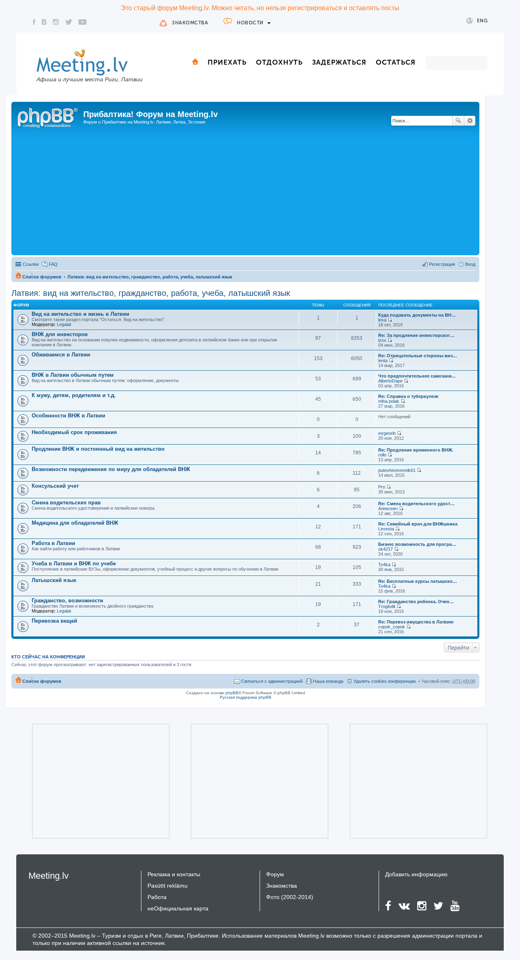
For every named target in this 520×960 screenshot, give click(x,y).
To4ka (384, 564)
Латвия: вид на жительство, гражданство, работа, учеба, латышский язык (149, 276)
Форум (275, 874)
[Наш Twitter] (68, 22)
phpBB (231, 693)
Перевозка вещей (54, 621)
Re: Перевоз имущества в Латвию (415, 621)
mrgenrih (387, 433)
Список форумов (41, 276)
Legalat (64, 324)
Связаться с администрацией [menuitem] (272, 681)
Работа (157, 897)
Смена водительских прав (66, 503)
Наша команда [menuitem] (328, 681)
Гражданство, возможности (67, 600)
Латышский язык (54, 580)
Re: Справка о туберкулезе (408, 396)
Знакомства (190, 23)
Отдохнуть (279, 62)
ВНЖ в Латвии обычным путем (73, 375)
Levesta (386, 528)
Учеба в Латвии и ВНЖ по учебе (74, 563)
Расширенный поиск (469, 121)
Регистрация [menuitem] (442, 264)
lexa (382, 319)
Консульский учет (55, 486)
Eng (482, 21)
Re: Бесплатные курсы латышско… (417, 581)
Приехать (227, 62)
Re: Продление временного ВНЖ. (415, 449)
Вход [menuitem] (470, 264)
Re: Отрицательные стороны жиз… (417, 355)
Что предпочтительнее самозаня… (417, 376)
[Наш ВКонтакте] (44, 22)
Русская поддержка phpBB (245, 697)
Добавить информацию (416, 874)
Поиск (458, 121)
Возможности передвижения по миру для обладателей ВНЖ (111, 469)
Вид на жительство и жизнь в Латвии (80, 314)
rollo (382, 454)
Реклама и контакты (173, 874)
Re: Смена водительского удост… (416, 503)
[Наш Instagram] (56, 22)
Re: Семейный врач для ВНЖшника (417, 523)
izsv (382, 340)
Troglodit (386, 606)
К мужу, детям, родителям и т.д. (74, 395)
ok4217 (385, 549)
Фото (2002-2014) (289, 897)
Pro (381, 486)
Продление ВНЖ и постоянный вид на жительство (98, 449)
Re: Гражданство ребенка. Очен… (416, 601)
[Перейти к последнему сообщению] (390, 319)
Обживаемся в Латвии (61, 355)
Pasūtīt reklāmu (167, 885)
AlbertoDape (390, 380)
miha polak (388, 401)
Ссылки (31, 264)
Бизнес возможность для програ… (417, 544)
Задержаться (339, 62)
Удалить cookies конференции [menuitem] (384, 681)
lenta (383, 360)
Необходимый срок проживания (74, 432)
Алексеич (388, 508)
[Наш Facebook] (34, 22)
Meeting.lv (48, 876)
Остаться (396, 62)
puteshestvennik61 (397, 470)
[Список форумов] (48, 117)
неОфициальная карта (177, 908)
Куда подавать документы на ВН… (417, 315)
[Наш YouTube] (82, 22)
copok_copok (391, 626)
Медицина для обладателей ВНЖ (75, 523)
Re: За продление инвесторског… (416, 335)
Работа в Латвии (53, 543)
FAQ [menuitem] (53, 264)
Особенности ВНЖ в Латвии (68, 416)
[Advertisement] (245, 192)
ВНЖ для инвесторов (60, 334)
